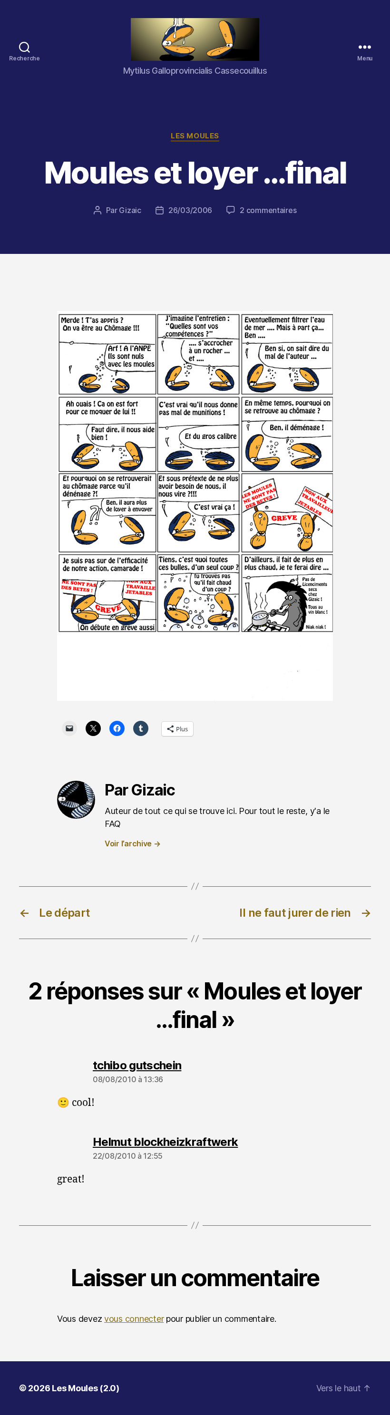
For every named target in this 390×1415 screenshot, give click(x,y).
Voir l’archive (133, 843)
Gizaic (130, 210)
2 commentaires (268, 210)
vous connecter (134, 1319)
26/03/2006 (190, 210)
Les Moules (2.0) (85, 1388)
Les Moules (195, 136)
